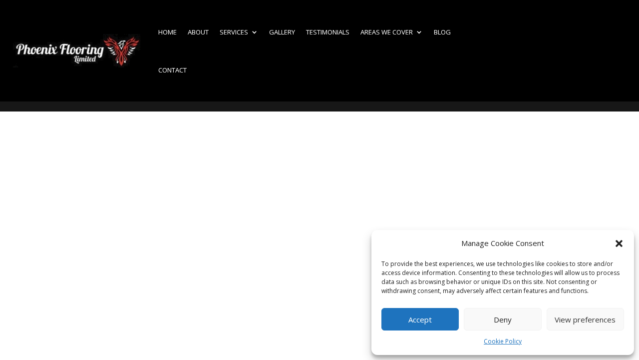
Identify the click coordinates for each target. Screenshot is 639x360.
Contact (172, 70)
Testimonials (327, 32)
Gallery (282, 32)
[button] (619, 243)
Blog (442, 32)
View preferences (585, 319)
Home (167, 32)
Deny (503, 319)
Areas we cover (386, 32)
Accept (420, 319)
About (198, 32)
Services (234, 32)
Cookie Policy (503, 341)
